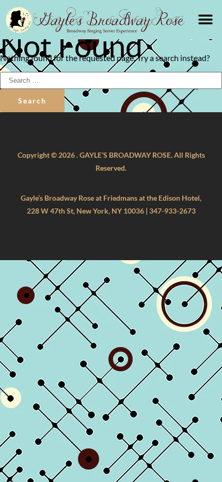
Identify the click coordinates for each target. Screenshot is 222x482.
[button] (205, 20)
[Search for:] (111, 79)
